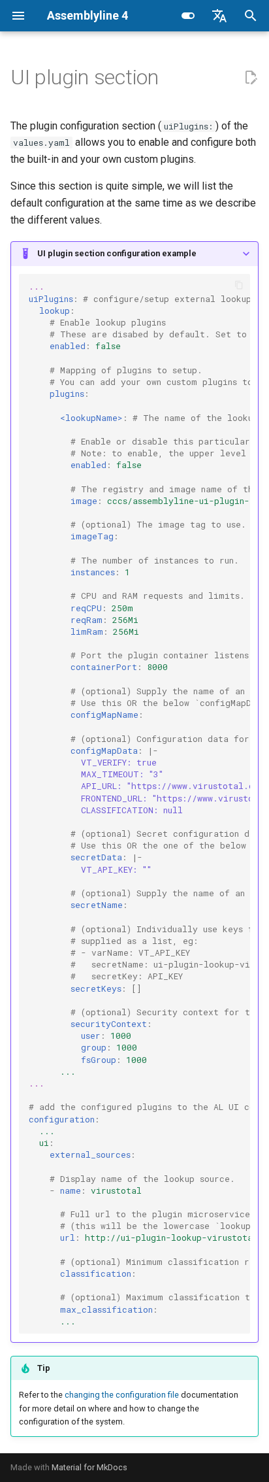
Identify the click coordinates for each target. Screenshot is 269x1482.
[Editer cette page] (251, 77)
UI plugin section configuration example (117, 253)
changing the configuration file (122, 1395)
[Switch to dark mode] (188, 16)
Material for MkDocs (89, 1467)
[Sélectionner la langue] (219, 16)
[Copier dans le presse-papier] (239, 285)
